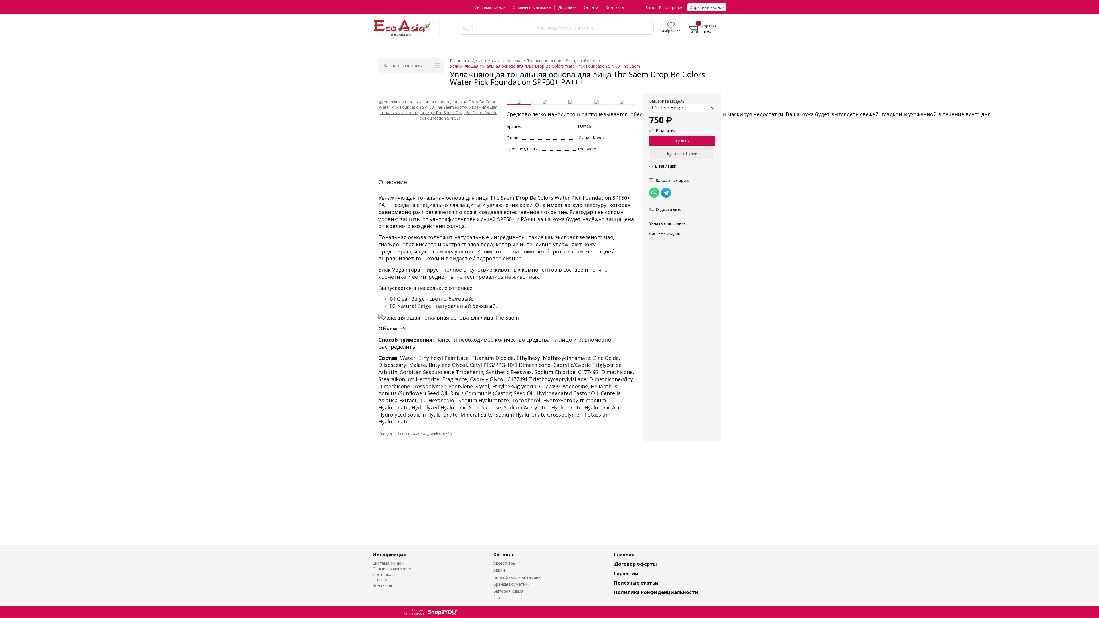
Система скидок (490, 7)
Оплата (591, 7)
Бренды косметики (511, 584)
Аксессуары (504, 563)
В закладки (665, 166)
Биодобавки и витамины (517, 577)
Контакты (615, 7)
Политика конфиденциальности (656, 592)
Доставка (567, 7)
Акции (499, 570)
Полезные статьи (636, 582)
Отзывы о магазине (532, 7)
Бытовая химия (508, 591)
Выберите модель (667, 101)
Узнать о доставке (667, 223)
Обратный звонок (706, 7)
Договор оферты (635, 563)
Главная (624, 554)
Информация (389, 554)
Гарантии (626, 573)
